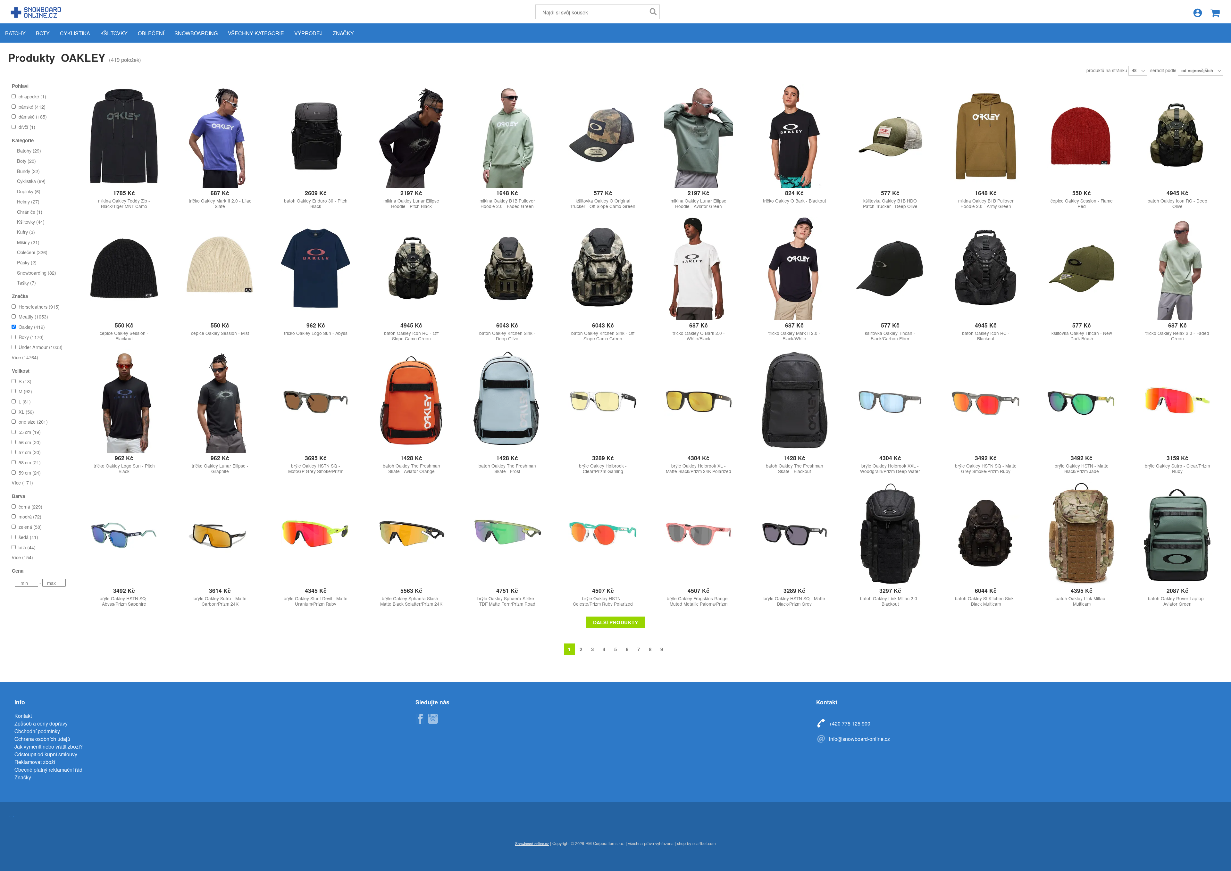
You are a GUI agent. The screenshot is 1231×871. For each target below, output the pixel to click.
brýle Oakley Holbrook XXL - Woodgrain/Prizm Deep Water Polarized (890, 471)
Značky (343, 33)
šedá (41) (28, 537)
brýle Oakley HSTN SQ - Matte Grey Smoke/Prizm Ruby (986, 468)
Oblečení (151, 33)
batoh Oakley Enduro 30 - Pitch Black (316, 203)
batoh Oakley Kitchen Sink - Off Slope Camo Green (602, 335)
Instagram (433, 719)
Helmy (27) (28, 201)
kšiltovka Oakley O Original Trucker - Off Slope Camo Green (602, 203)
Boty (43, 33)
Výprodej (308, 33)
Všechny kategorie (256, 33)
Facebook (419, 719)
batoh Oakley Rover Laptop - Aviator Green (1177, 601)
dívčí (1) (27, 126)
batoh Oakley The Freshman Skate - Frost (507, 468)
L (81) (25, 401)
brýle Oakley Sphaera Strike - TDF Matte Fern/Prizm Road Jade (507, 604)
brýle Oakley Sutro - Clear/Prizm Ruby (1177, 468)
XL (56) (26, 411)
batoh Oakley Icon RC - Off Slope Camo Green (411, 335)
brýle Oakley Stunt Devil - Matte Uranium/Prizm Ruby (316, 601)
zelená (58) (30, 526)
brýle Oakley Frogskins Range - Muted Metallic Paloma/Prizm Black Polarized (699, 604)
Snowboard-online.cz (37, 12)
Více (25, 357)
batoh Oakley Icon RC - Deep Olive (1177, 203)
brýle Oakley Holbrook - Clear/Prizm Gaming (603, 468)
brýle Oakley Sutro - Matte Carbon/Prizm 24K (220, 601)
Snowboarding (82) (36, 272)
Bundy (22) (28, 171)
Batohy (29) (29, 150)
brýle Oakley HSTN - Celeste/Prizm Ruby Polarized (603, 601)
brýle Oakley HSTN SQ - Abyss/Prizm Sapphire (124, 601)
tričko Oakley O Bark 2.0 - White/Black (699, 335)
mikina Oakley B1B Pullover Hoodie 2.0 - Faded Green (507, 203)
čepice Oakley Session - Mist (220, 333)
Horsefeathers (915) (39, 306)
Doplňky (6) (28, 191)
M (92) (25, 391)
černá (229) (30, 506)
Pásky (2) (27, 262)
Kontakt (23, 715)
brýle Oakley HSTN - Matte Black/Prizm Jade (1082, 468)
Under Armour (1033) (41, 347)
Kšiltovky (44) (31, 221)
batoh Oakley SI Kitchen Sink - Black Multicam (986, 601)
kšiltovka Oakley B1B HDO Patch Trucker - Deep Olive (890, 203)
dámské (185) (33, 116)
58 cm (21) (30, 462)
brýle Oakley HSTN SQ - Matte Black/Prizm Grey (794, 601)
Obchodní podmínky (37, 731)
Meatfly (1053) (33, 316)
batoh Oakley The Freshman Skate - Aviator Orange (411, 468)
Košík (1215, 13)
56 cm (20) (30, 442)
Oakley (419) (32, 326)
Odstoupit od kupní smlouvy (45, 754)
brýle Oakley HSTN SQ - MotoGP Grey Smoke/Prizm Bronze (315, 471)
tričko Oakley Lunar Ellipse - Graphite (220, 468)
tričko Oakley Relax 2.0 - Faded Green (1177, 335)
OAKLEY (83, 57)
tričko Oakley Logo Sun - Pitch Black (124, 468)
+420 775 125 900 (849, 723)
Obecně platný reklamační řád (48, 769)
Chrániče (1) (29, 211)
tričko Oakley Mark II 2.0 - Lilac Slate (220, 203)
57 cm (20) (30, 452)
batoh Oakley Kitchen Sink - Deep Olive (507, 335)
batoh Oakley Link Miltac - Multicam (1082, 601)
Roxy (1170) (31, 337)
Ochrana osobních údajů (42, 738)
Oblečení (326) (32, 252)
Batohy (15, 33)
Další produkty (615, 622)
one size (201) (33, 421)
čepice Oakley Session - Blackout (124, 335)
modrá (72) (30, 516)
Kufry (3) (26, 231)
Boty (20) (26, 160)
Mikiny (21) (28, 242)
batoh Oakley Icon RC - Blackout (985, 335)
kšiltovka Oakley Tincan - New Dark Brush (1081, 335)
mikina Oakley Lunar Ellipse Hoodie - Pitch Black (411, 203)
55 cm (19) (30, 431)
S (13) (25, 381)
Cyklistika (75, 33)
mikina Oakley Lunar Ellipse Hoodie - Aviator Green (698, 203)
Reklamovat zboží (34, 762)
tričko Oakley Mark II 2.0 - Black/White (794, 335)
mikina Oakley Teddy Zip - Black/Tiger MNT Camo (124, 203)
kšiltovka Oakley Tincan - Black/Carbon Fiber (890, 335)
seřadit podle (1164, 70)
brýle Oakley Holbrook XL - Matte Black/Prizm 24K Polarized (698, 468)
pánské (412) (32, 106)
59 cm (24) (30, 472)
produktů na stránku (1107, 70)
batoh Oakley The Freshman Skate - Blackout (794, 468)
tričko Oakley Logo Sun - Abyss (316, 333)
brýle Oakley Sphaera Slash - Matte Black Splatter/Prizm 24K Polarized (411, 604)
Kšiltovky (114, 33)
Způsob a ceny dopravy (41, 723)
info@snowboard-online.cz (859, 738)
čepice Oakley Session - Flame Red (1082, 203)
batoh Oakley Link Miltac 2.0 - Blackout (890, 601)
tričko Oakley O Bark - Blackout (794, 200)
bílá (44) (27, 547)
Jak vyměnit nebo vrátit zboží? (48, 746)
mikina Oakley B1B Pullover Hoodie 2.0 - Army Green (986, 203)
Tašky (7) (26, 282)
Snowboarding (196, 33)
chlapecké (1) (32, 96)
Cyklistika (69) (31, 181)
